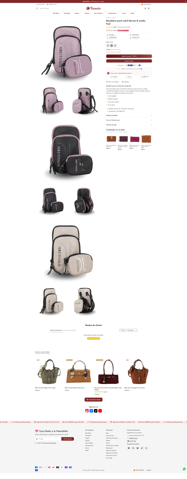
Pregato (77, 13)
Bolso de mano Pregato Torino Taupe (45, 388)
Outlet (132, 13)
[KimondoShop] (93, 8)
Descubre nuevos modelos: (42, 352)
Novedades (67, 13)
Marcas (124, 13)
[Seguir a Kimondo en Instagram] (87, 411)
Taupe (115, 45)
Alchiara (87, 13)
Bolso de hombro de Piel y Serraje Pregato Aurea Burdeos (108, 389)
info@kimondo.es (133, 438)
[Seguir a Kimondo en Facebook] (91, 411)
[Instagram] (133, 448)
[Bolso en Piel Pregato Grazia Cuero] (78, 371)
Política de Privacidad (111, 453)
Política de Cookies (111, 450)
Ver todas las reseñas (94, 400)
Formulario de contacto (133, 444)
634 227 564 (132, 441)
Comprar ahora (129, 61)
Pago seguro (109, 448)
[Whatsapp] (146, 448)
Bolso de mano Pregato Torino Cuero (134, 388)
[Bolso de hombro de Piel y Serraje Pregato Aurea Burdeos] (108, 371)
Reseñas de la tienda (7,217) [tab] (69, 330)
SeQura (108, 440)
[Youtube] (137, 448)
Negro (111, 45)
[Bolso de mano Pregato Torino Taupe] (49, 371)
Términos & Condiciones (49, 443)
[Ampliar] (98, 20)
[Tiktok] (142, 448)
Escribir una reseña (93, 338)
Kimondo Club (110, 435)
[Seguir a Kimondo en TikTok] (95, 411)
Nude (107, 45)
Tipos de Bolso (98, 13)
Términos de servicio (111, 455)
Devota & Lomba (111, 17)
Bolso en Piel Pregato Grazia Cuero (74, 388)
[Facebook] (129, 448)
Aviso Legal (109, 458)
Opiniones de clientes (112, 438)
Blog (107, 433)
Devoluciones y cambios (112, 445)
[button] (148, 8)
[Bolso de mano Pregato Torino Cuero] (138, 371)
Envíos (107, 443)
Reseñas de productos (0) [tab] (56, 330)
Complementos (112, 13)
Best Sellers (56, 13)
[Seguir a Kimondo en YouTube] (100, 411)
